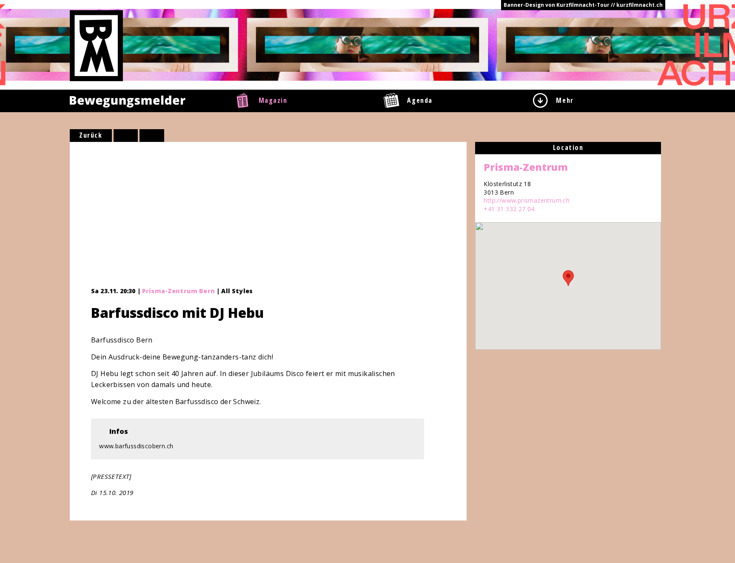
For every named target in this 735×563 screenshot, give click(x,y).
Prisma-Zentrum (526, 167)
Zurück (91, 135)
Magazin (273, 100)
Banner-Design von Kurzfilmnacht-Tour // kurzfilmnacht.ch (583, 4)
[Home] (96, 45)
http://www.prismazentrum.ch (527, 200)
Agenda (420, 100)
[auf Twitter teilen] (152, 135)
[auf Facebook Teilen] (126, 135)
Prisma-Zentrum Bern (178, 291)
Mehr (564, 100)
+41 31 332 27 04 (509, 209)
